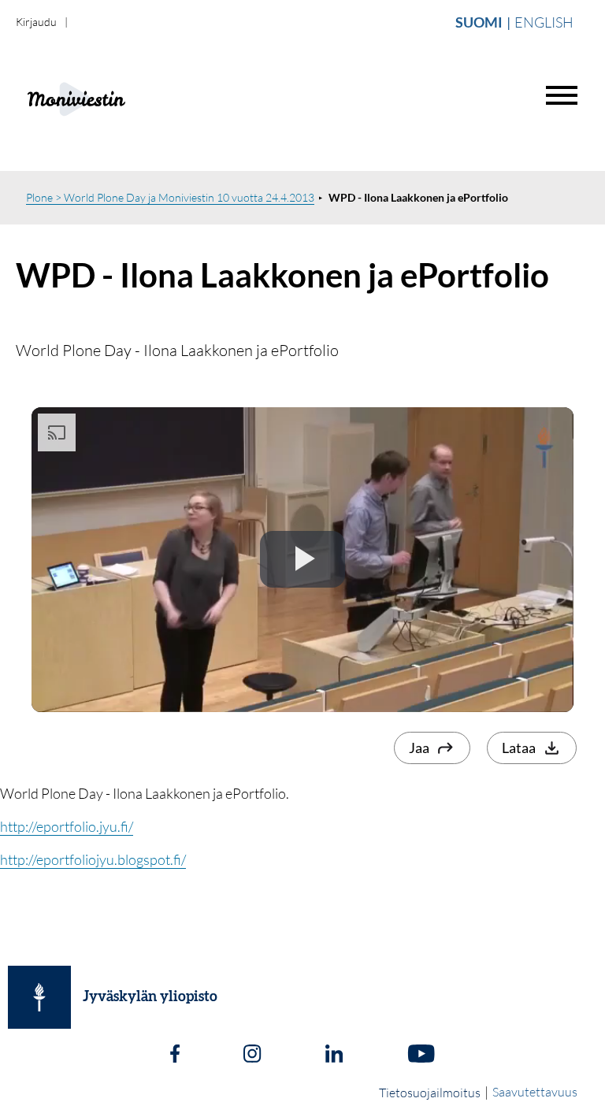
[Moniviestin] (115, 97)
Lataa (519, 747)
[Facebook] (175, 1055)
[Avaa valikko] (561, 95)
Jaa (419, 747)
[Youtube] (421, 1055)
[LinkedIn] (334, 1055)
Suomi (479, 22)
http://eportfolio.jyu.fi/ (66, 826)
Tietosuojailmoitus (430, 1092)
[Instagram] (252, 1055)
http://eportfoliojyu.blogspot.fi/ (93, 859)
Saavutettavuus (534, 1092)
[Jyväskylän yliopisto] (39, 997)
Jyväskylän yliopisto (150, 997)
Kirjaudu (36, 21)
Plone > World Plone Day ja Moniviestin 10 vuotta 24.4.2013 (170, 197)
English (543, 22)
